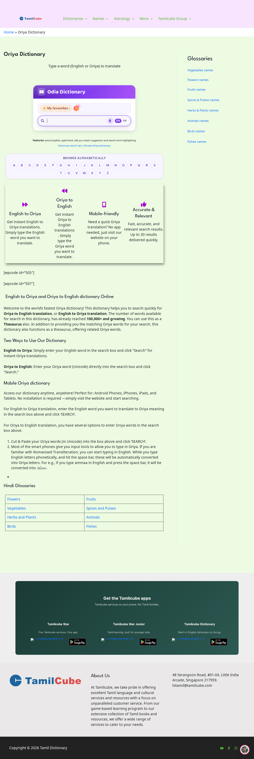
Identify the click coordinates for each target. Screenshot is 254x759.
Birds (11, 526)
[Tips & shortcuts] (76, 108)
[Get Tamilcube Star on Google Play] (77, 642)
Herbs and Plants (21, 517)
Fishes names (196, 142)
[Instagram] (236, 748)
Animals (93, 517)
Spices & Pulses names (203, 100)
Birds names (196, 131)
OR (125, 120)
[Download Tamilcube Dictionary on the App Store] (189, 642)
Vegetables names (200, 70)
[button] (85, 18)
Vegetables (16, 508)
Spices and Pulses (101, 508)
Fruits (91, 499)
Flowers (13, 499)
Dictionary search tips (70, 145)
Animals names (198, 121)
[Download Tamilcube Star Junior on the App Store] (118, 642)
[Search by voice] (110, 120)
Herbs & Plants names (203, 110)
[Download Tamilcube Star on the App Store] (48, 642)
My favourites (56, 108)
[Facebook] (229, 748)
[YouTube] (222, 748)
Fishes (91, 526)
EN (118, 120)
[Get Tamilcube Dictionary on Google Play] (219, 642)
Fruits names (196, 89)
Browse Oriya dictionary (97, 145)
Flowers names (198, 80)
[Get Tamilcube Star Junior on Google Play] (148, 642)
